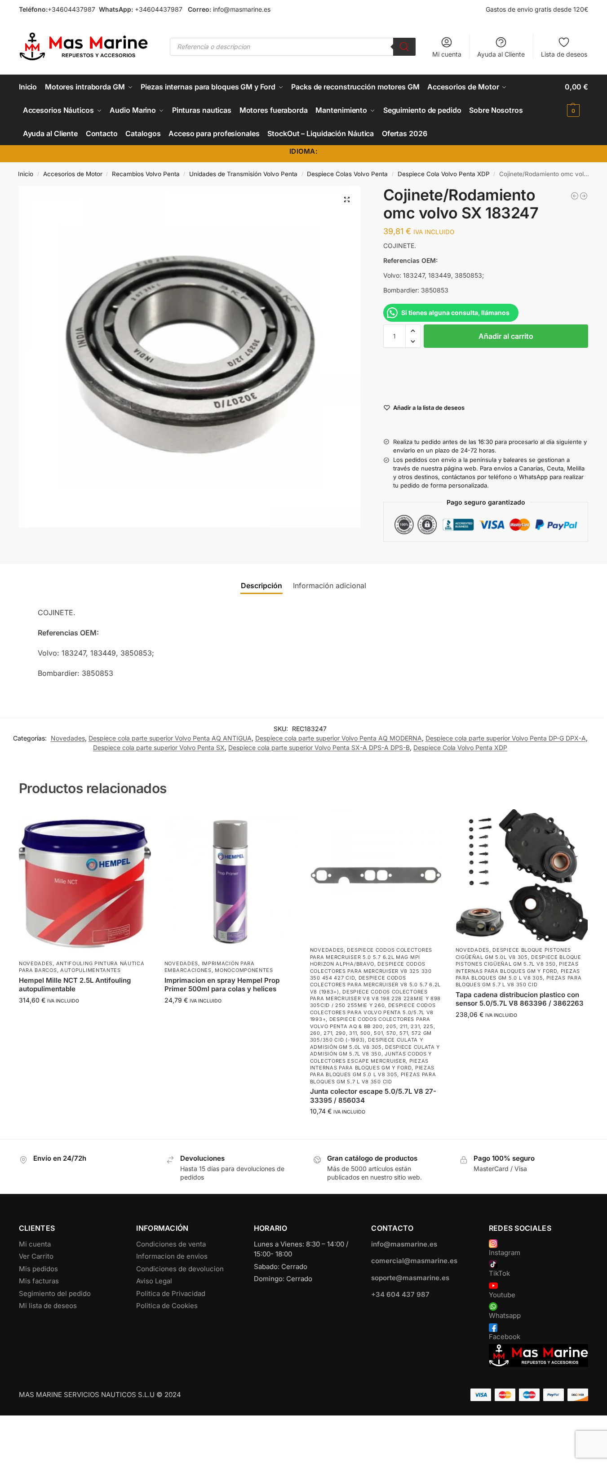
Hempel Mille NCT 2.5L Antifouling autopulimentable (75, 985)
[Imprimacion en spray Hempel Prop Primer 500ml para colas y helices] (230, 881)
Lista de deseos (564, 54)
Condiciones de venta (171, 1244)
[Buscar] (404, 47)
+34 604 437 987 (400, 1294)
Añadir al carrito (506, 336)
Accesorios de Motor (72, 173)
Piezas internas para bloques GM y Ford (369, 1064)
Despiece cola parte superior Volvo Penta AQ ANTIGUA (170, 738)
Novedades (68, 738)
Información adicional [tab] (329, 585)
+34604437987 (71, 9)
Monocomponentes (244, 970)
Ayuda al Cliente (501, 54)
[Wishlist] (137, 823)
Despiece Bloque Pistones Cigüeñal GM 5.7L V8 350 (518, 960)
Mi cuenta (446, 54)
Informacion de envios (172, 1256)
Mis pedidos (38, 1268)
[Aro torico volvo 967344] (583, 195)
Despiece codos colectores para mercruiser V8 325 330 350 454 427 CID (371, 971)
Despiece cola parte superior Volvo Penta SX (159, 747)
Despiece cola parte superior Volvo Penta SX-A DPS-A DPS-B (319, 747)
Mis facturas (39, 1281)
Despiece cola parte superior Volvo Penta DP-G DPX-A (505, 738)
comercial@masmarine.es (414, 1260)
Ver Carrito (36, 1256)
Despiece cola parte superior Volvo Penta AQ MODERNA (338, 738)
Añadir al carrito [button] (230, 1019)
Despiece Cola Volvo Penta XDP (444, 173)
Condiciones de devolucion (180, 1268)
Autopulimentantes (90, 970)
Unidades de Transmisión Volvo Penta (243, 173)
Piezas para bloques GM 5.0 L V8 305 (372, 1071)
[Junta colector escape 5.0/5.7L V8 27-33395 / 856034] (376, 875)
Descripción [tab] (261, 585)
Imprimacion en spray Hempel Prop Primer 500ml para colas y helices (221, 985)
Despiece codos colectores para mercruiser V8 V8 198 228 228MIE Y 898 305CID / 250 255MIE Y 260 (375, 999)
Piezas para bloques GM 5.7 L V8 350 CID (373, 1077)
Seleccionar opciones (84, 1019)
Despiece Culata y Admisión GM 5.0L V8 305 (366, 1043)
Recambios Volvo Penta (146, 173)
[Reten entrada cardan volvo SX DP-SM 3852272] (574, 195)
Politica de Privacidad (170, 1293)
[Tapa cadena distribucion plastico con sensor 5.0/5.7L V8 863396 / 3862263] (522, 875)
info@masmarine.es (241, 9)
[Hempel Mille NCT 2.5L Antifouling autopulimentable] (85, 881)
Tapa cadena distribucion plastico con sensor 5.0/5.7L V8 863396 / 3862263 (520, 999)
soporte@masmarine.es (410, 1277)
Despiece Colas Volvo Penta (347, 173)
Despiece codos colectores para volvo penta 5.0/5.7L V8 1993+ (373, 1012)
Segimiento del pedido (55, 1293)
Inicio (25, 173)
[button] (576, 98)
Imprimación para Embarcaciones (209, 966)
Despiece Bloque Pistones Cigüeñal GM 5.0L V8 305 (514, 953)
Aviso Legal (154, 1281)
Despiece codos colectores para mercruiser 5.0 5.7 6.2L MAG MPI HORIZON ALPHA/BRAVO (371, 957)
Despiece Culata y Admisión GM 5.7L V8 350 (375, 1050)
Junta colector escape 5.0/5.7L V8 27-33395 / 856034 (373, 1096)
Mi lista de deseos (48, 1305)
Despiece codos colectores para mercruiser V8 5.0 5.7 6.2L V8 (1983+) (375, 985)
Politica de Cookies (167, 1305)
